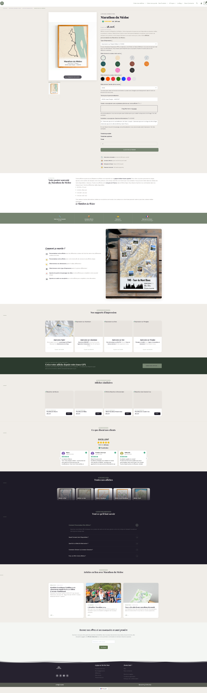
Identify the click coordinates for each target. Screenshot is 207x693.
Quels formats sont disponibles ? (103, 537)
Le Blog (179, 3)
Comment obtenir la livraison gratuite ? (103, 550)
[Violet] (129, 79)
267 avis (106, 445)
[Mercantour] (122, 57)
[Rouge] (113, 79)
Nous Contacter (189, 3)
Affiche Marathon (27, 8)
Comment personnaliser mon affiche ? (103, 525)
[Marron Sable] (151, 64)
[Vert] (118, 79)
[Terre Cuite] (136, 64)
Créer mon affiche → (152, 365)
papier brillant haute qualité (122, 178)
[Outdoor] (107, 57)
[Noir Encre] (136, 70)
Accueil (5, 8)
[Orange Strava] (108, 79)
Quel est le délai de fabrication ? (103, 543)
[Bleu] (124, 79)
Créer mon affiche (138, 3)
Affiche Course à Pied (15, 8)
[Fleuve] (151, 57)
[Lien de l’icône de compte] (201, 3)
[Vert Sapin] (122, 64)
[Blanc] (134, 79)
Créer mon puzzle (152, 3)
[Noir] (103, 79)
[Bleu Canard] (107, 64)
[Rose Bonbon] (122, 70)
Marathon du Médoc (97, 178)
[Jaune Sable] (107, 70)
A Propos (171, 3)
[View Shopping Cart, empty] (205, 3)
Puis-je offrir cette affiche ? (103, 556)
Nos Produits (162, 3)
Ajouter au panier (129, 149)
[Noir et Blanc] (136, 57)
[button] (145, 3)
